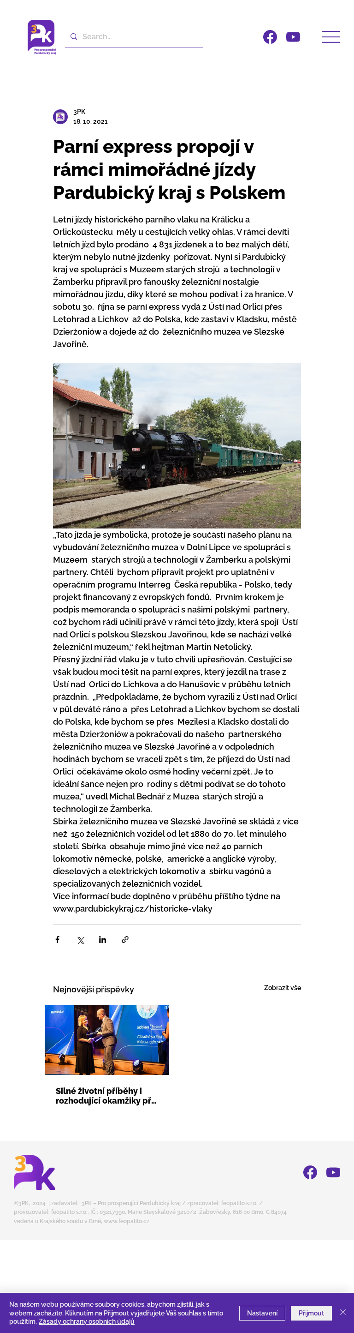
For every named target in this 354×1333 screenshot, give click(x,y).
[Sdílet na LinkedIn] (102, 939)
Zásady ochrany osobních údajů (87, 1321)
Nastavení (262, 1313)
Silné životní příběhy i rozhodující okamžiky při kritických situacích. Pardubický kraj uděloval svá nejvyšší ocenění (106, 1095)
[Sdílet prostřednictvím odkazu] (125, 939)
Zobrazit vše (282, 987)
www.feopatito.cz (126, 1221)
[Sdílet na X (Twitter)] (80, 939)
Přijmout (311, 1313)
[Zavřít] (342, 1313)
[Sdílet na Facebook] (57, 939)
